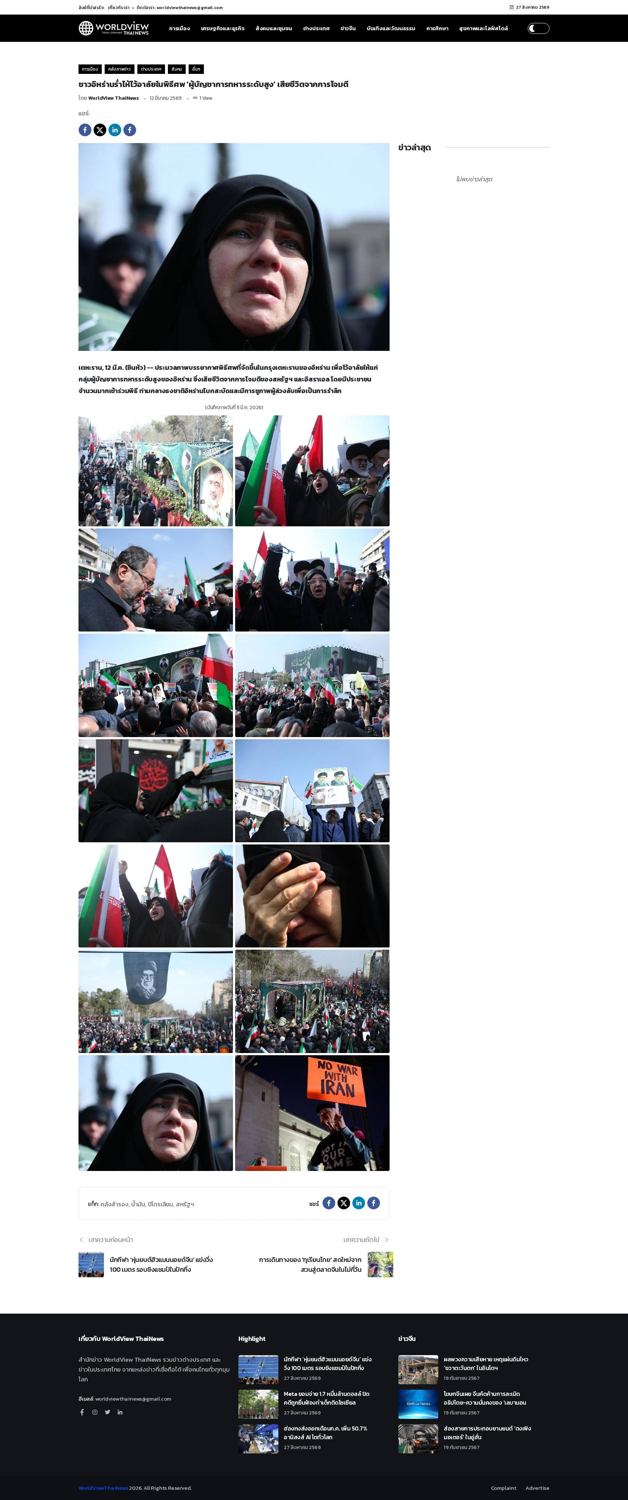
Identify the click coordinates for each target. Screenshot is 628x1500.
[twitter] (99, 129)
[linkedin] (114, 129)
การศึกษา (437, 28)
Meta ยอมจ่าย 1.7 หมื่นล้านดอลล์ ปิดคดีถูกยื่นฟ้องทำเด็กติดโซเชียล (327, 1402)
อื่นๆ (196, 69)
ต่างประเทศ (316, 28)
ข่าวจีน (348, 28)
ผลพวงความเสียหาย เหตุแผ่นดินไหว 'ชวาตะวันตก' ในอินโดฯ (486, 1368)
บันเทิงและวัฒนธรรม (391, 28)
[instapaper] (129, 129)
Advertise (538, 1488)
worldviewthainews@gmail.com (133, 1398)
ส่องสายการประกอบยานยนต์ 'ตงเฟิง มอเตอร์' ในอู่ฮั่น (487, 1437)
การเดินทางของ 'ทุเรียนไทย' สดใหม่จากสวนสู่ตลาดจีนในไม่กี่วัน (310, 1264)
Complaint (503, 1488)
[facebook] (85, 129)
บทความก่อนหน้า (111, 1239)
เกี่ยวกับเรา (119, 7)
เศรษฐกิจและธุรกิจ (223, 28)
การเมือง (179, 28)
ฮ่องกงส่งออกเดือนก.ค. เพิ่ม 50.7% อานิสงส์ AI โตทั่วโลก (325, 1437)
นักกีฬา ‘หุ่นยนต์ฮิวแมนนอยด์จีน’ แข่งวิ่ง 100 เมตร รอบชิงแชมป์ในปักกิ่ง (161, 1264)
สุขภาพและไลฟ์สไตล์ (483, 28)
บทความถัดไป (361, 1239)
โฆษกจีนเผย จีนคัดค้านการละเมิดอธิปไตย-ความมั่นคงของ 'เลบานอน (485, 1402)
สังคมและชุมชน (273, 28)
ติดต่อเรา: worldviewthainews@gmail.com (180, 7)
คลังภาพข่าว (119, 69)
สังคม (177, 69)
